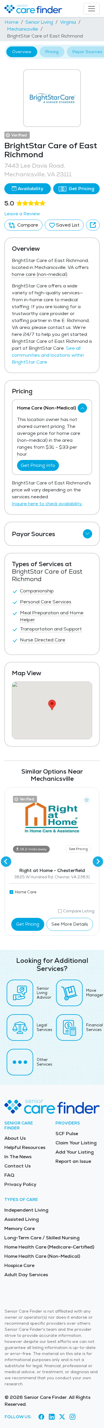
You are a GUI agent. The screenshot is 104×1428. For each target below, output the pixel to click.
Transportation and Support (51, 629)
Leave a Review (22, 214)
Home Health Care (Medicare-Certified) (49, 1247)
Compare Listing (78, 911)
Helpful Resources (24, 1147)
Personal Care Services (45, 602)
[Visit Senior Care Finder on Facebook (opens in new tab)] (41, 1416)
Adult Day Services (26, 1275)
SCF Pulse (66, 1134)
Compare (27, 225)
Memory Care (19, 1228)
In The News (17, 1157)
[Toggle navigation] (91, 8)
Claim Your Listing (75, 1143)
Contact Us (17, 1166)
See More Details (69, 924)
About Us (15, 1138)
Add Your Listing (74, 1152)
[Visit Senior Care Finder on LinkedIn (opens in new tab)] (52, 1416)
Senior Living (39, 22)
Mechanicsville (22, 29)
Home (11, 22)
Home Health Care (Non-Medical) (42, 1256)
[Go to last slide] (6, 861)
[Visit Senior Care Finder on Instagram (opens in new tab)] (72, 1416)
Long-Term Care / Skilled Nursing (41, 1238)
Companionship (37, 591)
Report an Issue (73, 1161)
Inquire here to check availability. (47, 504)
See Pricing (78, 849)
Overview (21, 51)
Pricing (52, 51)
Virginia (68, 22)
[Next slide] (98, 861)
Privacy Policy (20, 1184)
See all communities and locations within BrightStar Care (48, 355)
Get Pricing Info (38, 465)
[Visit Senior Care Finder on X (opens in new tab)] (62, 1416)
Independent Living (26, 1210)
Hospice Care (19, 1265)
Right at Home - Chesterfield (52, 870)
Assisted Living (21, 1219)
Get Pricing (81, 189)
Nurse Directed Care (42, 640)
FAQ (9, 1175)
